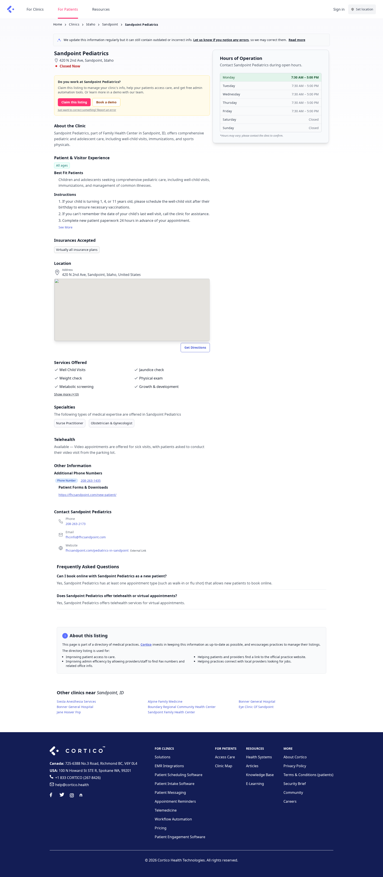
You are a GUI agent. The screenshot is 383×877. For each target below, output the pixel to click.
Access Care (225, 757)
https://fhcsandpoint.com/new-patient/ (87, 495)
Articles (252, 765)
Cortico (146, 644)
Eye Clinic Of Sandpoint (256, 707)
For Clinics (35, 9)
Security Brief (294, 783)
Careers (290, 801)
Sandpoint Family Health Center (171, 712)
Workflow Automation (173, 819)
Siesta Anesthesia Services (76, 701)
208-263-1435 (91, 480)
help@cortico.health (72, 784)
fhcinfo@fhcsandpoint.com (86, 537)
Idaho (90, 24)
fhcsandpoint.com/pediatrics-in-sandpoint (106, 550)
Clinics (74, 24)
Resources (101, 9)
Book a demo (106, 102)
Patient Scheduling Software (178, 774)
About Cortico (295, 757)
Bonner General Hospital (257, 701)
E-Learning (255, 783)
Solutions (162, 757)
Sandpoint (110, 24)
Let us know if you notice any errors (221, 40)
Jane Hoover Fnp (69, 712)
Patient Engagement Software (180, 836)
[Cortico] (10, 9)
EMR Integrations (169, 765)
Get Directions (195, 347)
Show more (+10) (66, 394)
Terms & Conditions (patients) (308, 774)
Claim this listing (74, 102)
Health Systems (259, 757)
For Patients (68, 9)
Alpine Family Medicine (165, 701)
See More (65, 227)
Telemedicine (166, 810)
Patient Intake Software (174, 783)
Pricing (160, 828)
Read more (297, 40)
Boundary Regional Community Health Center (182, 707)
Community (293, 792)
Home (57, 24)
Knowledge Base (260, 774)
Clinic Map (223, 765)
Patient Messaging (170, 792)
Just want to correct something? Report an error (87, 110)
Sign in (339, 9)
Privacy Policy (294, 765)
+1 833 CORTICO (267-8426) (78, 777)
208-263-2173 (76, 524)
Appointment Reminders (175, 801)
